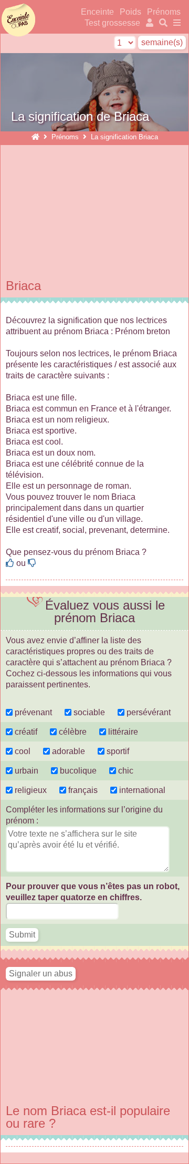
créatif (25, 731)
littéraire (122, 731)
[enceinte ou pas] (35, 137)
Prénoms (164, 11)
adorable (68, 751)
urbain (25, 770)
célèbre (72, 731)
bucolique (78, 770)
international (141, 790)
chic (124, 770)
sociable (88, 712)
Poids (131, 11)
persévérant (147, 712)
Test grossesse (112, 22)
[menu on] (175, 22)
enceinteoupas (18, 20)
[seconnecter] (148, 22)
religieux (30, 790)
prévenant (32, 712)
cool (21, 751)
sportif (116, 751)
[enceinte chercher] (162, 22)
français (82, 790)
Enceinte (97, 11)
